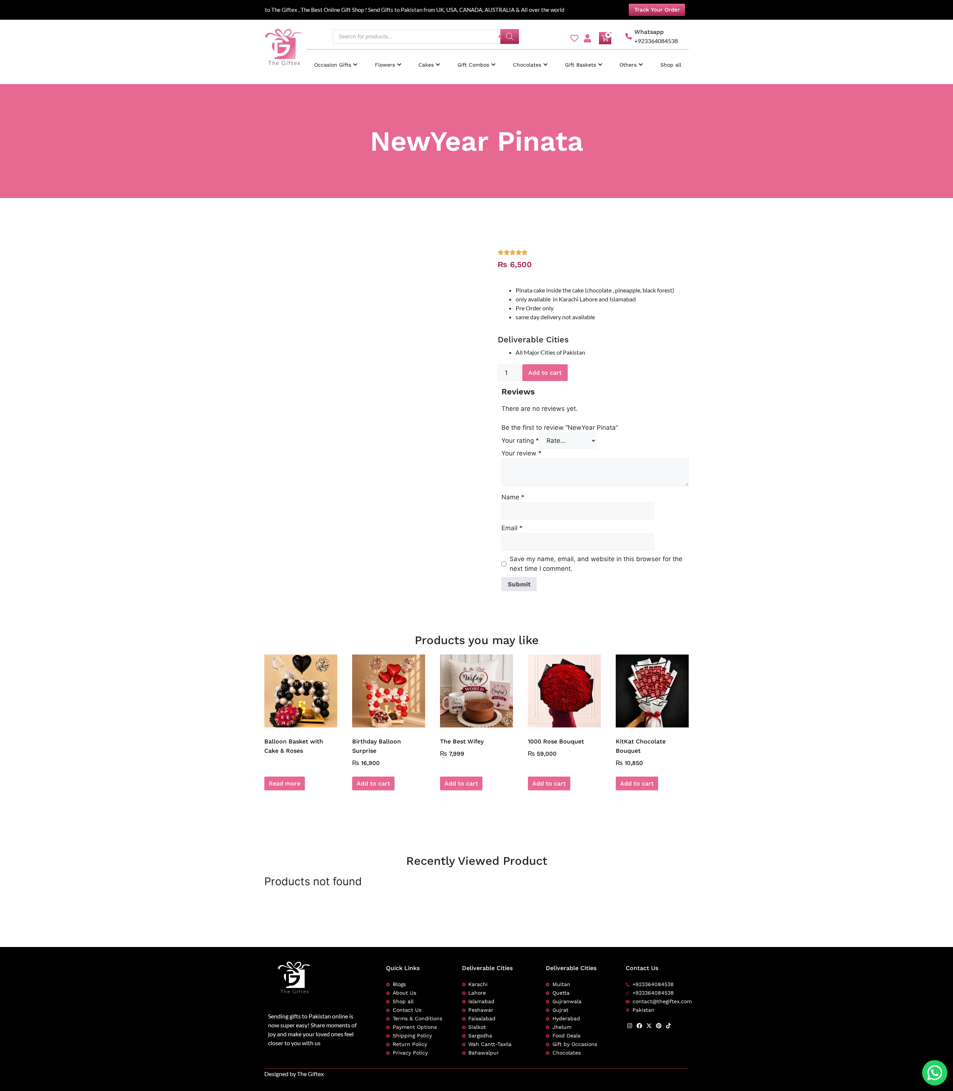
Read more (284, 783)
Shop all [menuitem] (670, 65)
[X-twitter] (649, 1026)
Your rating (520, 440)
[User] (587, 38)
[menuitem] (335, 61)
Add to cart (545, 372)
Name (513, 497)
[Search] (509, 36)
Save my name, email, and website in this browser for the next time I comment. (596, 563)
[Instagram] (630, 1026)
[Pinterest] (659, 1026)
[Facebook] (639, 1026)
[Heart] (574, 38)
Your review (521, 453)
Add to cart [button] (373, 783)
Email (512, 528)
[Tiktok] (668, 1026)
